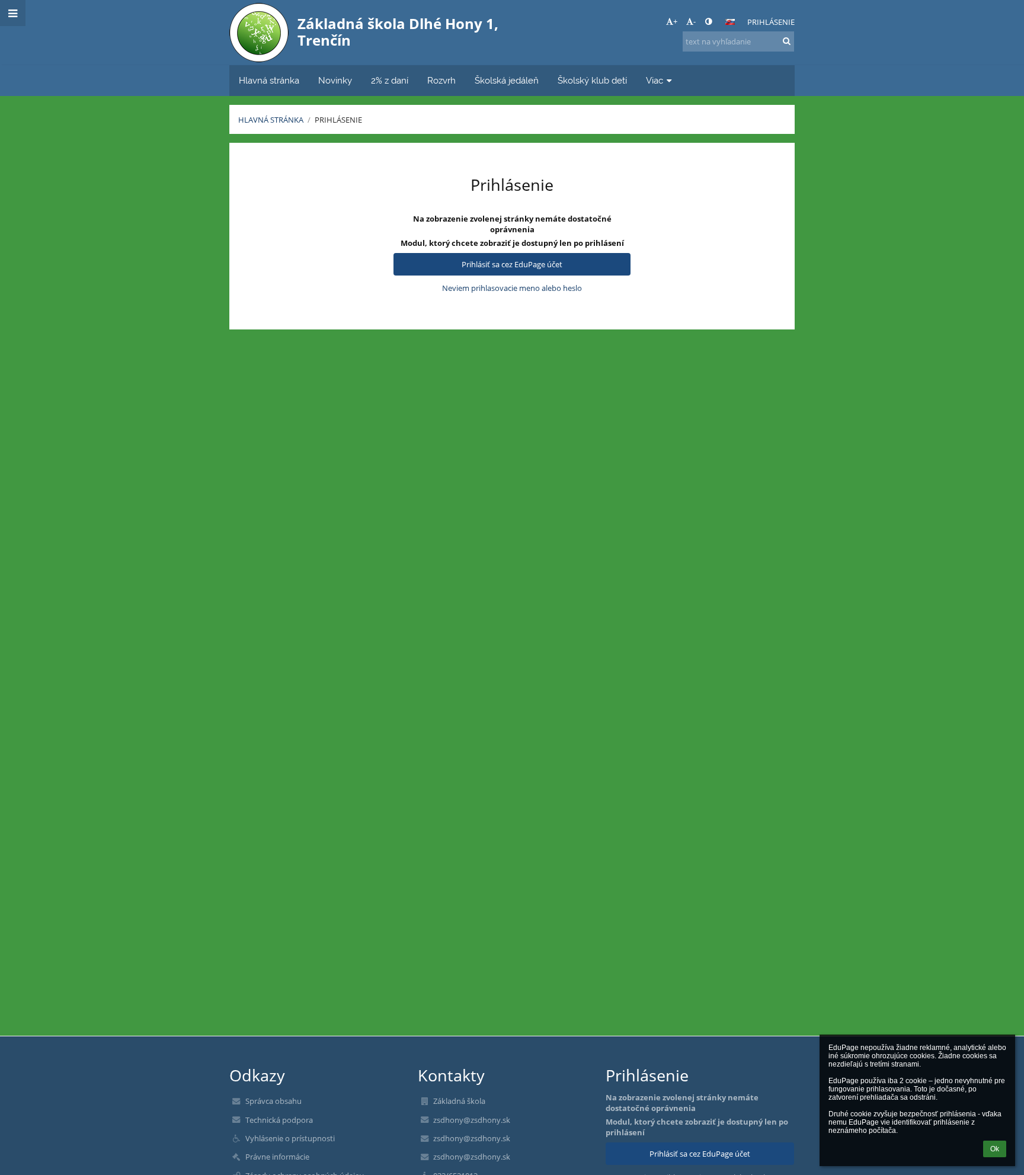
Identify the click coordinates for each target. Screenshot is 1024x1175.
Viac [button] (654, 80)
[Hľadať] (786, 41)
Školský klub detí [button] (592, 80)
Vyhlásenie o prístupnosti (290, 1138)
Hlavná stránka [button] (269, 80)
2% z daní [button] (389, 80)
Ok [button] (994, 1149)
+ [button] (675, 21)
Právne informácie (277, 1156)
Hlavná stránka (270, 119)
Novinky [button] (335, 80)
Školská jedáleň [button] (507, 80)
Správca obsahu (273, 1101)
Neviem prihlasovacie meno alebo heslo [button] (512, 288)
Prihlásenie (771, 22)
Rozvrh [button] (441, 80)
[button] (708, 21)
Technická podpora (279, 1120)
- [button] (694, 21)
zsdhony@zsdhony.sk (471, 1120)
